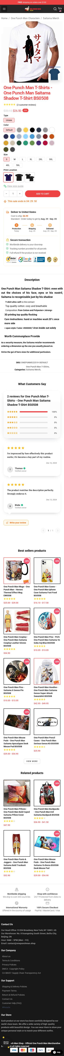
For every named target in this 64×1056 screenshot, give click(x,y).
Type (6, 115)
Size (6, 154)
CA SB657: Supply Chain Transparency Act (21, 973)
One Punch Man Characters (25, 18)
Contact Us (7, 999)
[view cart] (60, 9)
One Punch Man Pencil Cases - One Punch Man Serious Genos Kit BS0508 (46, 740)
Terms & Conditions (11, 960)
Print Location (10, 170)
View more (32, 761)
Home (4, 18)
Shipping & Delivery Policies (14, 986)
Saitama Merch (51, 18)
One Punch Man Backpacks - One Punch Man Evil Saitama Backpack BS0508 (46, 812)
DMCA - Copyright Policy (13, 969)
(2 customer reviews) (26, 105)
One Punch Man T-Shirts (37, 366)
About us (6, 956)
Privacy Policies (9, 964)
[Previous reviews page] (43, 530)
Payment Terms (9, 991)
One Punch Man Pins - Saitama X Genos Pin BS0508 (14, 690)
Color (6, 125)
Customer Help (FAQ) (12, 1003)
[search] (55, 9)
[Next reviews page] (57, 530)
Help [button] (58, 1052)
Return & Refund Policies (13, 995)
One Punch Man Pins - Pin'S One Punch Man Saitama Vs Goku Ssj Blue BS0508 (47, 640)
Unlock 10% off (6, 1042)
